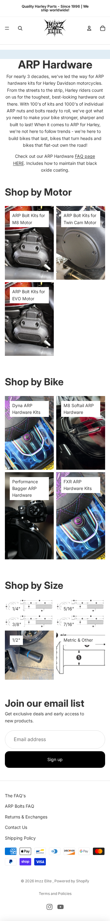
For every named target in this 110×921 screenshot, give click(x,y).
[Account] (89, 28)
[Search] (20, 28)
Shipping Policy (20, 838)
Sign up (55, 759)
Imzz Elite (44, 881)
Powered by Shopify (71, 881)
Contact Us (16, 827)
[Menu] (7, 28)
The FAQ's (15, 795)
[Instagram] (49, 907)
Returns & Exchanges (26, 816)
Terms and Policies (55, 893)
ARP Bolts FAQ (19, 806)
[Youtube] (60, 907)
